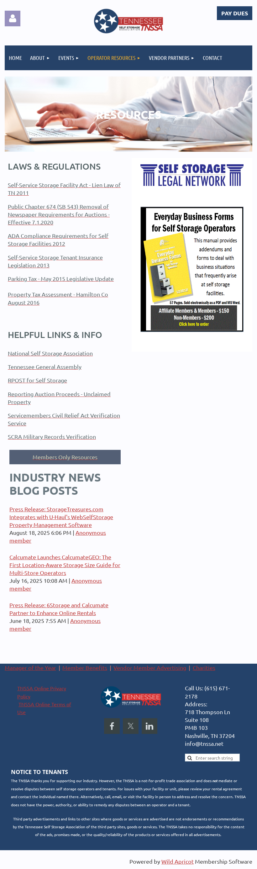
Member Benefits (84, 667)
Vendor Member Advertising (149, 667)
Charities (204, 667)
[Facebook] (112, 726)
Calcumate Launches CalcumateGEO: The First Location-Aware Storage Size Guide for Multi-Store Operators (64, 565)
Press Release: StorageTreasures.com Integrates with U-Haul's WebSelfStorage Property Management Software (61, 517)
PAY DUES (234, 13)
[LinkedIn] (149, 726)
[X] (131, 726)
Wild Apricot (177, 861)
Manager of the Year (30, 667)
